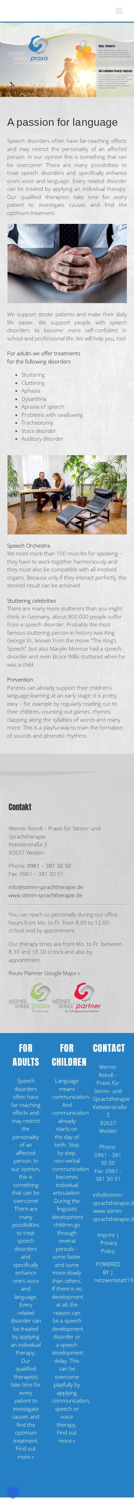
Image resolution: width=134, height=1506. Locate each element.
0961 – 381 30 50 (49, 865)
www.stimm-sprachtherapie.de (45, 895)
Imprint (106, 1234)
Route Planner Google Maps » (44, 973)
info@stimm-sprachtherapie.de (46, 887)
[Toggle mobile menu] (119, 11)
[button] (13, 1493)
